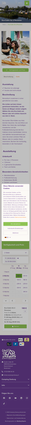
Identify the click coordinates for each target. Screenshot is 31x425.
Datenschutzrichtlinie (20, 217)
